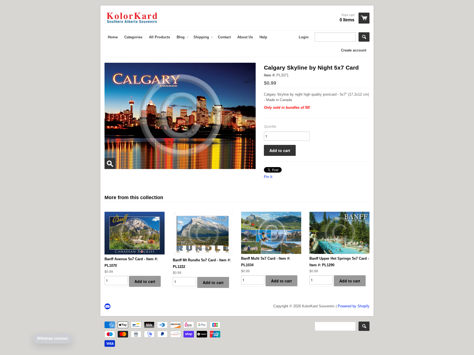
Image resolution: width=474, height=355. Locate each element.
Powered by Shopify (353, 306)
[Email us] (108, 306)
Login (304, 37)
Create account (353, 50)
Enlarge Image (110, 163)
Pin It (268, 177)
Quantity (270, 126)
